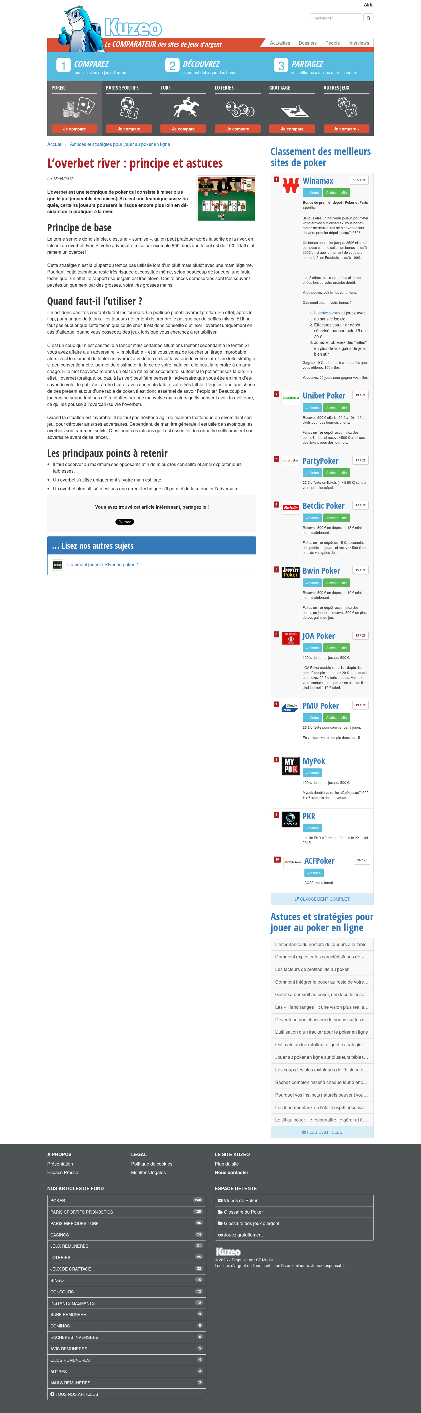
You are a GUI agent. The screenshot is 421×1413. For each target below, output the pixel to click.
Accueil (54, 144)
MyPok (314, 760)
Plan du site (227, 1163)
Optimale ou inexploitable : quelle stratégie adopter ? (324, 1044)
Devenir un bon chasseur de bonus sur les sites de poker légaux (324, 1019)
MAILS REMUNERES (70, 1383)
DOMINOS (60, 1326)
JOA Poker (319, 635)
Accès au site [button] (336, 192)
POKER (57, 1200)
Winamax (318, 180)
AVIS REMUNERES (68, 1348)
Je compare (74, 129)
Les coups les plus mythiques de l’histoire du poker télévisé (324, 1069)
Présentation (60, 1163)
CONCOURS (62, 1292)
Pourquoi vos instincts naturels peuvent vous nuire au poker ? (324, 1094)
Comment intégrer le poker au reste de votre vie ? (324, 981)
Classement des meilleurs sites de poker (321, 156)
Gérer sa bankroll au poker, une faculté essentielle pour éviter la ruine (324, 994)
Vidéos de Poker (240, 1200)
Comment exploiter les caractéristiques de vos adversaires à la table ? (324, 956)
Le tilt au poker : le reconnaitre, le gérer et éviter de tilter (324, 1119)
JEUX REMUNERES (69, 1246)
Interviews (359, 42)
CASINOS (59, 1235)
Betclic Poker (324, 505)
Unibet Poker (324, 395)
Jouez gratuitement (243, 1234)
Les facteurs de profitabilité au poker (312, 969)
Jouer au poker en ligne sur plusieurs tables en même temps (324, 1057)
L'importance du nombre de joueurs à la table (321, 944)
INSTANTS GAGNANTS (72, 1303)
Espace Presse (62, 1172)
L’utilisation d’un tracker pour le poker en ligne (321, 1031)
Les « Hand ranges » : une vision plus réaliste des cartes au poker (324, 1007)
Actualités (280, 42)
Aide (368, 4)
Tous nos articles (77, 1394)
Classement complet (324, 899)
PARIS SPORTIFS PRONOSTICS (81, 1212)
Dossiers (308, 42)
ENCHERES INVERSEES (74, 1337)
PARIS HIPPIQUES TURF (74, 1223)
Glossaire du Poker (243, 1211)
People (332, 42)
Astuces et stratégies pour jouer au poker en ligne (120, 144)
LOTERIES (60, 1257)
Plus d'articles (324, 1132)
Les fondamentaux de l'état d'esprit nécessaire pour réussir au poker (324, 1107)
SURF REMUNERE (68, 1314)
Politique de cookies (151, 1163)
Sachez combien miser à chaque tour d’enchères (324, 1082)
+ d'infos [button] (312, 192)
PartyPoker (321, 460)
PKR (309, 816)
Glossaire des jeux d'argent (251, 1223)
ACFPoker (319, 860)
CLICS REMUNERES (70, 1360)
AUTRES (58, 1371)
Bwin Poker (321, 570)
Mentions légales (148, 1172)
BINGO (57, 1280)
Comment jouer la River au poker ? (102, 564)
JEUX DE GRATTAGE (70, 1269)
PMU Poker (321, 705)
